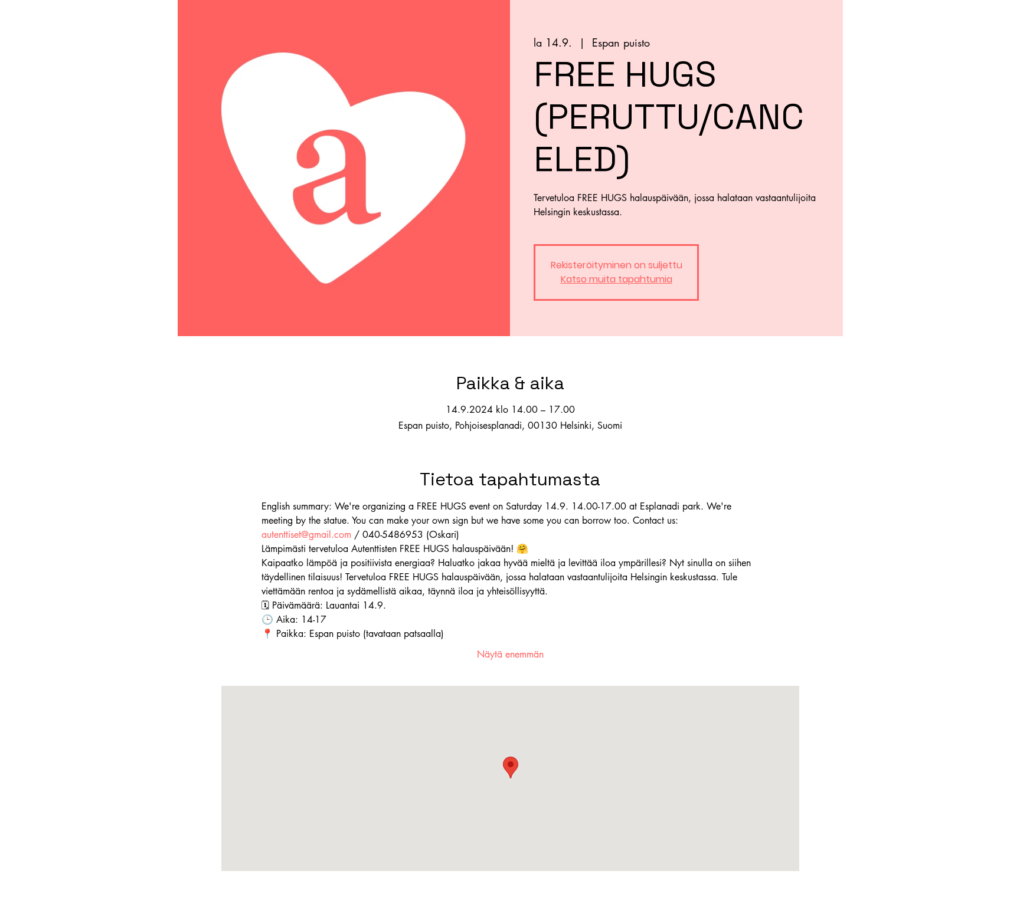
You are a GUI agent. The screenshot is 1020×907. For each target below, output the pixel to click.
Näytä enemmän (510, 654)
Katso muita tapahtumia (616, 279)
